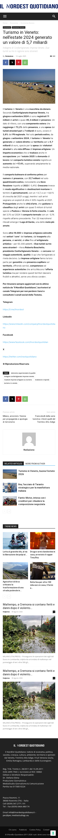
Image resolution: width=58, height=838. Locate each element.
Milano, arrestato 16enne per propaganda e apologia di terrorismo (15, 419)
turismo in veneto (10, 383)
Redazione (9, 56)
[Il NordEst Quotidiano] (29, 6)
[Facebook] (5, 62)
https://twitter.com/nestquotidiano (20, 356)
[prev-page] (4, 511)
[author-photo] (29, 446)
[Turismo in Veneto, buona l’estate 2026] (10, 474)
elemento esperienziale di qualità (23, 373)
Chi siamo (12, 830)
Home (5, 23)
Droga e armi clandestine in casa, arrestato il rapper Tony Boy (42, 555)
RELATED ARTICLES (13, 464)
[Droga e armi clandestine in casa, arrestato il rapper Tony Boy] (42, 540)
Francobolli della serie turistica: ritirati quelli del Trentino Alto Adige (44, 419)
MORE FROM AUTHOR (35, 464)
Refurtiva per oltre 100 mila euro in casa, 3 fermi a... (41, 585)
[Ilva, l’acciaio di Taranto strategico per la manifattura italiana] (10, 487)
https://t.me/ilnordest (13, 309)
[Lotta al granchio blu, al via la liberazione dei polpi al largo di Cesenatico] (15, 540)
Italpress (6, 612)
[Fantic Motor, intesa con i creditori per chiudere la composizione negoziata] (10, 501)
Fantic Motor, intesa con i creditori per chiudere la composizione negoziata (32, 501)
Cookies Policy (35, 830)
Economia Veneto (27, 23)
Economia (14, 23)
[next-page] (9, 511)
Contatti (46, 830)
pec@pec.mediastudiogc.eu (16, 815)
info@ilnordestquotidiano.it (22, 812)
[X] (12, 62)
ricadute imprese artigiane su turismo (18, 380)
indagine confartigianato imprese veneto (19, 376)
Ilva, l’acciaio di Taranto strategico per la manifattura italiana (34, 487)
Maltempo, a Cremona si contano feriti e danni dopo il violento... (29, 606)
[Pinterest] (18, 62)
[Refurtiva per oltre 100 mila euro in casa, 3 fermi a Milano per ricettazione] (42, 571)
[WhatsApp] (25, 62)
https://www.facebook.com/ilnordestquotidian (25, 342)
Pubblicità (23, 830)
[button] (4, 16)
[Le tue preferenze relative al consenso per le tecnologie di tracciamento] (53, 833)
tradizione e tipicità (42, 380)
